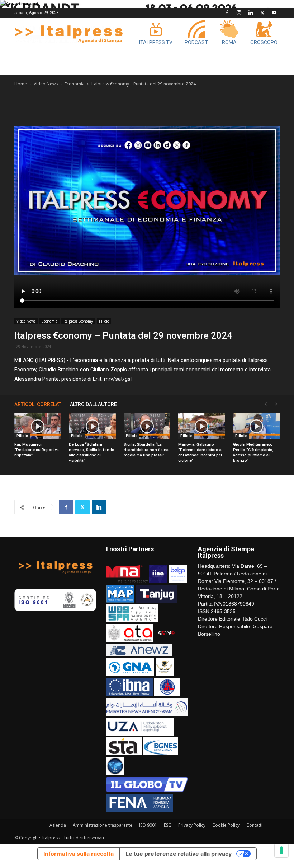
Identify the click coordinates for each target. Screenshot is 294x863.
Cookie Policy (226, 825)
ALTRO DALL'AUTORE (93, 404)
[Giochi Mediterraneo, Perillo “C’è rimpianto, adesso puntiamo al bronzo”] (256, 426)
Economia (75, 84)
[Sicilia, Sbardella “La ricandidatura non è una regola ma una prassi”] (147, 426)
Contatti (254, 825)
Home (20, 84)
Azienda (57, 825)
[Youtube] (274, 13)
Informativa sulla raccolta (78, 853)
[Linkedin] (250, 13)
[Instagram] (238, 13)
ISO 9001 (148, 825)
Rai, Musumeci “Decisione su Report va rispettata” (36, 450)
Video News (46, 84)
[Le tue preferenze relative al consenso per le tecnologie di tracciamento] (281, 850)
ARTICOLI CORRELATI (38, 404)
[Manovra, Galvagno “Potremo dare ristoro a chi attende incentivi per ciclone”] (201, 426)
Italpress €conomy (78, 321)
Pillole (104, 321)
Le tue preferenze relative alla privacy (178, 853)
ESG (167, 825)
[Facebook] (227, 13)
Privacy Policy (191, 825)
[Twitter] (262, 13)
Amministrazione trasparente (102, 825)
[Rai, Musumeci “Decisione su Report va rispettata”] (37, 426)
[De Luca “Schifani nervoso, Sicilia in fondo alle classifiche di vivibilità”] (92, 426)
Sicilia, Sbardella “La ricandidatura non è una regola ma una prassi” (146, 450)
